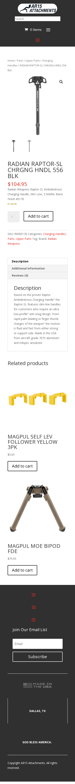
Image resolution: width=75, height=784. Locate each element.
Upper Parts (32, 60)
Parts (20, 60)
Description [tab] (20, 261)
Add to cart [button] (22, 466)
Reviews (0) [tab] (20, 275)
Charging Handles (54, 234)
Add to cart (38, 216)
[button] (61, 82)
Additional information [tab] (28, 268)
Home (11, 60)
